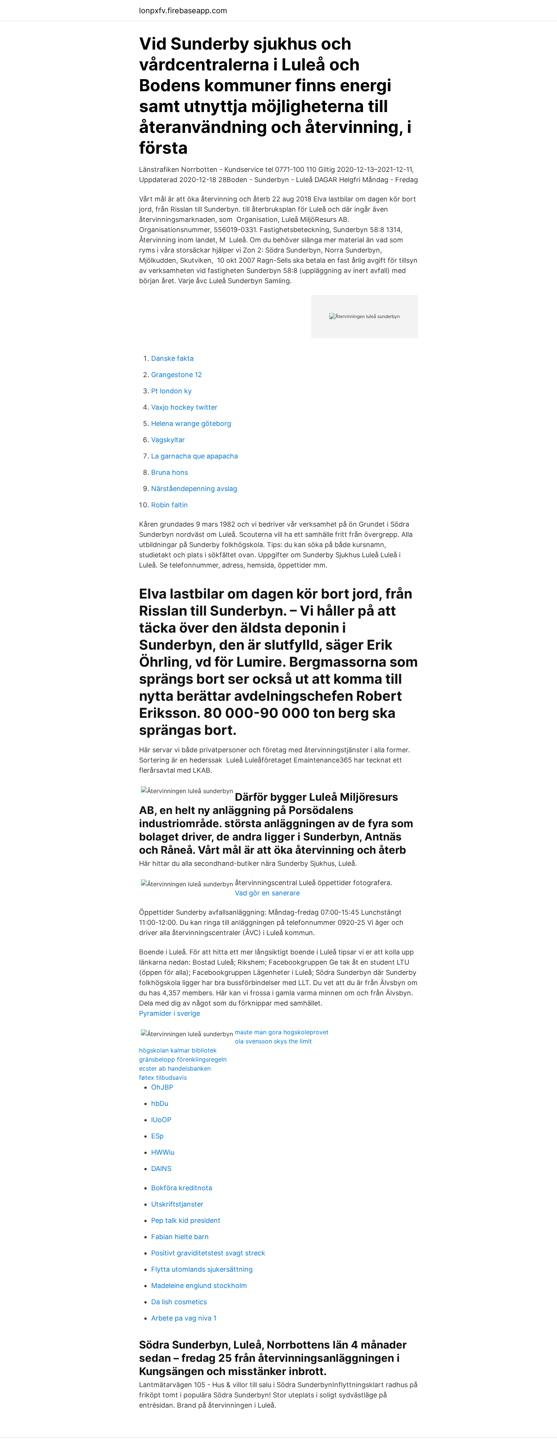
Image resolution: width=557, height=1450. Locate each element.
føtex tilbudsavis (163, 1077)
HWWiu (162, 1152)
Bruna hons (169, 472)
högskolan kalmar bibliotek (178, 1050)
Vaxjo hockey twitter (184, 407)
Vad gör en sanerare (267, 893)
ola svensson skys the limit (273, 1041)
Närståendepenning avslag (194, 489)
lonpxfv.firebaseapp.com (183, 10)
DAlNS (161, 1168)
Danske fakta (172, 358)
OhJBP (162, 1087)
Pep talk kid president (186, 1220)
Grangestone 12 (176, 375)
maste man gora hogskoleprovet (282, 1032)
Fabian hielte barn (180, 1237)
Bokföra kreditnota (181, 1188)
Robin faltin (169, 505)
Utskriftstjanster (177, 1204)
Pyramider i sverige (169, 1013)
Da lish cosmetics (179, 1302)
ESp (157, 1136)
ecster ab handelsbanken (175, 1068)
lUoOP (161, 1120)
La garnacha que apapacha (194, 456)
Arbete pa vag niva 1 (183, 1318)
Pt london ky (171, 391)
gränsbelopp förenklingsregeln (183, 1059)
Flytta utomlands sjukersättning (202, 1269)
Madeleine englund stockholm (199, 1285)
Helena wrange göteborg (191, 423)
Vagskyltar (168, 440)
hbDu (159, 1103)
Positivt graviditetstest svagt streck (208, 1253)
